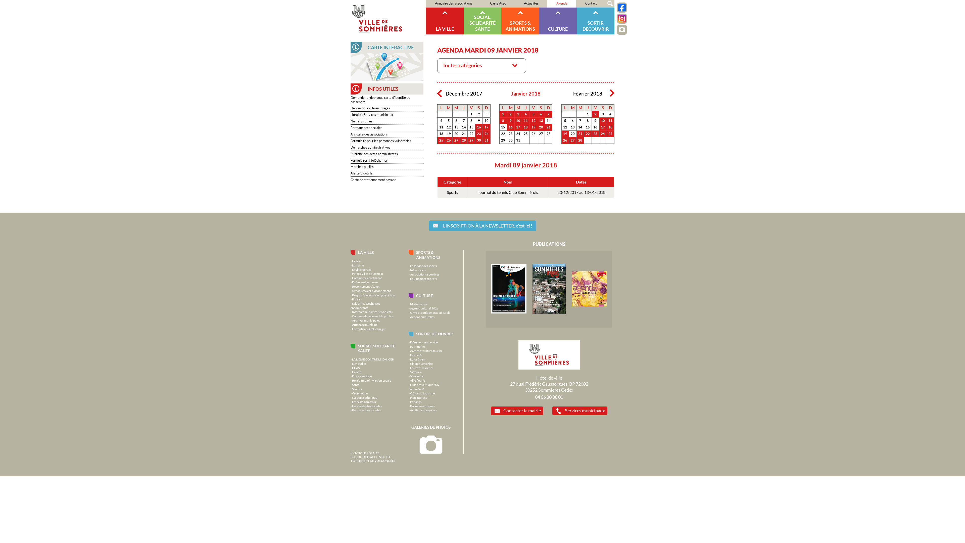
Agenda (561, 3)
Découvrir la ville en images (370, 108)
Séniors (357, 389)
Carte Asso (498, 3)
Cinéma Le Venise (421, 363)
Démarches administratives (370, 147)
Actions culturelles (422, 317)
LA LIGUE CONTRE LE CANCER (373, 359)
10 (487, 121)
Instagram (622, 19)
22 (471, 134)
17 (487, 127)
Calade (356, 372)
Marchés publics (362, 167)
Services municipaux (585, 410)
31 (487, 140)
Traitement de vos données (373, 460)
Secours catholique (364, 397)
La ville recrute (361, 269)
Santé (355, 384)
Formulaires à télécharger (369, 160)
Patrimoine (417, 346)
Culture (558, 29)
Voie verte (416, 376)
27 (456, 140)
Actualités (531, 3)
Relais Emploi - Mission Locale (371, 380)
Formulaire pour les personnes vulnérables (381, 141)
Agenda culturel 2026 (424, 308)
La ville (445, 29)
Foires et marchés (421, 368)
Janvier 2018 (526, 94)
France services (362, 376)
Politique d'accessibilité (371, 457)
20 (456, 134)
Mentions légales (365, 453)
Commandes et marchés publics (373, 316)
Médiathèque (419, 304)
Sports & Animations (520, 25)
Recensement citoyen (366, 286)
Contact (591, 3)
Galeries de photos (431, 427)
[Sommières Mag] (549, 313)
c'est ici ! (487, 226)
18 (441, 134)
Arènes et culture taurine (426, 350)
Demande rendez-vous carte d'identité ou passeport (380, 100)
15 (471, 127)
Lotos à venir (418, 359)
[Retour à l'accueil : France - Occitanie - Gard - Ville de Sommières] (388, 17)
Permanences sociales (366, 128)
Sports (452, 192)
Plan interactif (419, 397)
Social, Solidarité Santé (482, 23)
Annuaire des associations (453, 3)
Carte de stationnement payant (373, 180)
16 (479, 127)
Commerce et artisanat (367, 278)
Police (356, 299)
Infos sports (418, 270)
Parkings (415, 401)
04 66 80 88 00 (549, 397)
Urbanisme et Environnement (371, 290)
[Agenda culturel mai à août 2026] (589, 305)
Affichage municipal (365, 324)
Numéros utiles (361, 121)
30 (479, 140)
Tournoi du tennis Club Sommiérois (508, 192)
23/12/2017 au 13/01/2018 (581, 192)
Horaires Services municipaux (372, 115)
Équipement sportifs (423, 278)
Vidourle (416, 372)
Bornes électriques (422, 406)
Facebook (622, 8)
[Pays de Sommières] (508, 312)
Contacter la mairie (522, 410)
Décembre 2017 (464, 94)
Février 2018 (587, 94)
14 (464, 127)
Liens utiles (359, 363)
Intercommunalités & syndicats (372, 311)
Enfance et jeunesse (365, 282)
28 (464, 140)
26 (449, 140)
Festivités (416, 355)
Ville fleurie (417, 380)
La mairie (358, 265)
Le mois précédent (439, 93)
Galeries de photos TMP (622, 30)
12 (449, 127)
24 (487, 134)
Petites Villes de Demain (367, 273)
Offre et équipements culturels (430, 312)
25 (441, 140)
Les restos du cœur (364, 401)
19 (449, 134)
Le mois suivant (612, 93)
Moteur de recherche (610, 4)
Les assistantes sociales (367, 406)
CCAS (356, 368)
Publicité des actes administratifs (374, 154)
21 (464, 134)
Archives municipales (366, 320)
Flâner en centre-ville (424, 342)
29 (471, 140)
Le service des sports (423, 265)
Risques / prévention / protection (373, 295)
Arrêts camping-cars (423, 410)
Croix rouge (360, 393)
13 (456, 127)
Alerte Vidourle (361, 173)
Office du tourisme (422, 393)
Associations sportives (424, 274)
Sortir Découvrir (596, 25)
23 (479, 134)
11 (441, 127)
